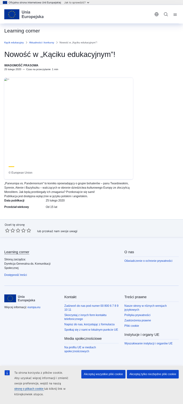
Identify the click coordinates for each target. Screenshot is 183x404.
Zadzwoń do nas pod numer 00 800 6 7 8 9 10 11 (91, 307)
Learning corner (16, 252)
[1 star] (7, 230)
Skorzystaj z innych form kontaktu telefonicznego (85, 317)
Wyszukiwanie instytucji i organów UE (148, 343)
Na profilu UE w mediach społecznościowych (80, 349)
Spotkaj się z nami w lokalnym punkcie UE (91, 329)
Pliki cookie (131, 325)
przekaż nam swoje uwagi (59, 231)
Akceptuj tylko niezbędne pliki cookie (152, 374)
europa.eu (34, 307)
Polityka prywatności (137, 315)
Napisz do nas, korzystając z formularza (89, 324)
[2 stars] (10, 230)
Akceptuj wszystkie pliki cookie (103, 374)
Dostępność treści (15, 274)
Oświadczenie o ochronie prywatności (148, 260)
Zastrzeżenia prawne (137, 320)
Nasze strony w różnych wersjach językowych (145, 307)
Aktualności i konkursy (41, 42)
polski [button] (156, 14)
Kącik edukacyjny (14, 42)
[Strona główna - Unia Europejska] (24, 14)
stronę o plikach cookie (29, 388)
